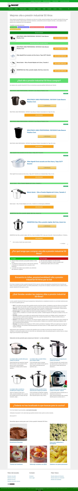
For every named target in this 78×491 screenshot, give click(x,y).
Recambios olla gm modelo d (51, 27)
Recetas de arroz (11, 479)
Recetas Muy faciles (46, 1)
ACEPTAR (39, 490)
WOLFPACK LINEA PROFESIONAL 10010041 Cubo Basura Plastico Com (46, 101)
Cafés (44, 8)
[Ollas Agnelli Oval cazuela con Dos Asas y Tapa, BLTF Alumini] (18, 163)
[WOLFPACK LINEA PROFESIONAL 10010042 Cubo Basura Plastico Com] (18, 132)
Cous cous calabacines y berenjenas (56, 443)
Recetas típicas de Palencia (57, 476)
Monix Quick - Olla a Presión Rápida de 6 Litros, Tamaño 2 (46, 192)
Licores (55, 8)
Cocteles (49, 8)
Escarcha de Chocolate (16, 442)
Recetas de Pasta (12, 477)
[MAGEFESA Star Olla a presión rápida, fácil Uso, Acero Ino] (18, 224)
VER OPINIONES (39, 115)
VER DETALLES (47, 105)
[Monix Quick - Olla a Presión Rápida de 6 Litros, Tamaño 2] (18, 194)
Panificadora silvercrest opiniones (37, 27)
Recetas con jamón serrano (14, 481)
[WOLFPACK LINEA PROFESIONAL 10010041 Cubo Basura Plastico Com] (18, 100)
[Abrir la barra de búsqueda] (68, 9)
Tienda (60, 8)
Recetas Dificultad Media (64, 1)
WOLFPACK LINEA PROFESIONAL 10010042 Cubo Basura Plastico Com (46, 131)
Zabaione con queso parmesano (58, 464)
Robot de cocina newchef (15, 29)
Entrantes (11, 8)
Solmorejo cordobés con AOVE (38, 464)
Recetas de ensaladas (56, 479)
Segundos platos (31, 8)
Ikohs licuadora (13, 27)
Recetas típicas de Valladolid (57, 477)
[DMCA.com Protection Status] (11, 484)
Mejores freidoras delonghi (23, 27)
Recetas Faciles (55, 1)
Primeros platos (23, 8)
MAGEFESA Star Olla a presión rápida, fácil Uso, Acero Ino (46, 222)
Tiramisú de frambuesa (16, 464)
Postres (39, 8)
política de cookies (70, 488)
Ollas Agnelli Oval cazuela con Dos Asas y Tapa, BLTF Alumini (45, 163)
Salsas (16, 8)
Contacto (31, 476)
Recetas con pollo (12, 476)
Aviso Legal (32, 477)
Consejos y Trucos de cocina (36, 1)
